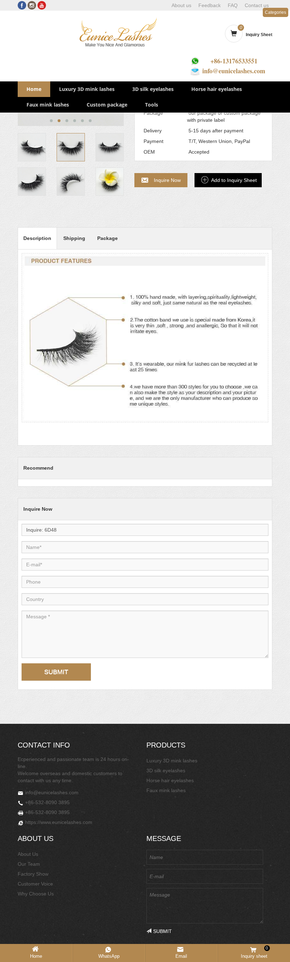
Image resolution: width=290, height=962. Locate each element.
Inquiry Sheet (259, 34)
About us (181, 5)
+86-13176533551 (233, 61)
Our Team (29, 864)
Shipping (74, 238)
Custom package (107, 104)
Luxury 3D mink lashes (87, 89)
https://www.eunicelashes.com (58, 822)
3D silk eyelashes (153, 89)
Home (34, 89)
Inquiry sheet (254, 952)
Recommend (38, 468)
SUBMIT (56, 671)
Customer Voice (35, 884)
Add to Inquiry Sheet (234, 180)
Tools (151, 104)
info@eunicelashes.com (233, 71)
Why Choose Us (36, 894)
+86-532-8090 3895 (47, 802)
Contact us (257, 5)
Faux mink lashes (48, 104)
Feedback (209, 5)
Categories (275, 12)
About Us (28, 854)
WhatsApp (109, 956)
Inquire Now (167, 180)
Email (181, 956)
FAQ (233, 5)
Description (37, 238)
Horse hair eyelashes (216, 89)
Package (107, 238)
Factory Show (33, 874)
